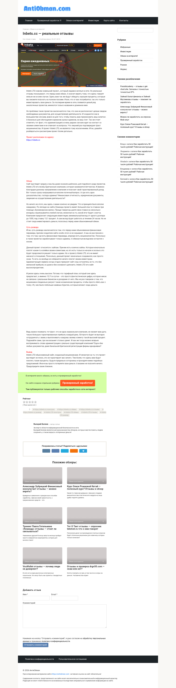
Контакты (123, 20)
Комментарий (29, 603)
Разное (123, 65)
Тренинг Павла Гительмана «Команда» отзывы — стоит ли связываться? (39, 529)
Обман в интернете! (74, 20)
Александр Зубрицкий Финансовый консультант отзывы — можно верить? (42, 489)
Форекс (123, 69)
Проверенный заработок (131, 60)
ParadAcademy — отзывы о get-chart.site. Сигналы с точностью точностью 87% (134, 89)
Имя (25, 594)
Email (54, 594)
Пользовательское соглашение (73, 659)
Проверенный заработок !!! (49, 20)
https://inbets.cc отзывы (90, 409)
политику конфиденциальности (56, 641)
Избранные (125, 47)
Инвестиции (93, 20)
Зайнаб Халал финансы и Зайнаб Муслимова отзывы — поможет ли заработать (135, 99)
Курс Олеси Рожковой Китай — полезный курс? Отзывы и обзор (85, 487)
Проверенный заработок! (77, 382)
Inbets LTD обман (72, 412)
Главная (28, 20)
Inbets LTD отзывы (90, 412)
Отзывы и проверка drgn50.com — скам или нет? (86, 567)
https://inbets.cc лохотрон (44, 409)
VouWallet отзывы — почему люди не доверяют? (41, 567)
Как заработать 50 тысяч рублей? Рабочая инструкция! (136, 154)
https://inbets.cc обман (67, 409)
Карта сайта (109, 20)
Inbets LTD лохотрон (53, 412)
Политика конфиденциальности (39, 659)
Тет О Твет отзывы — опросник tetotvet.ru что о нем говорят (84, 527)
